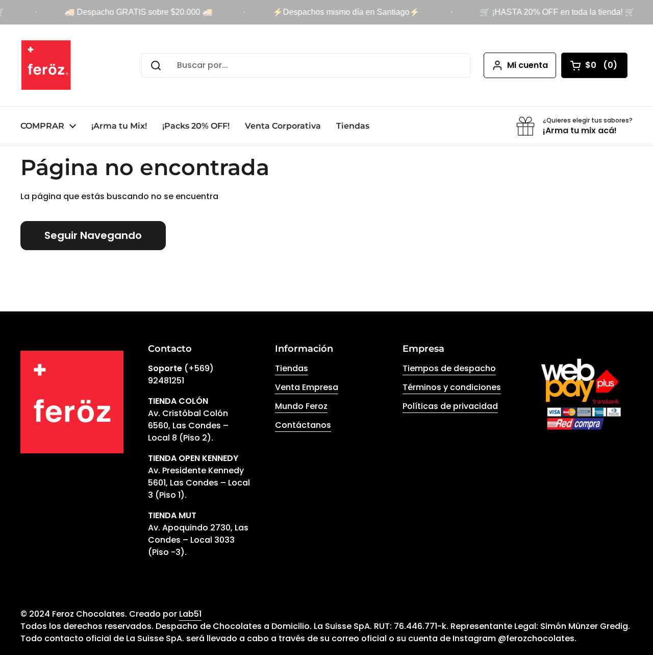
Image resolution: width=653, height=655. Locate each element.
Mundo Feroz (301, 406)
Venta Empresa (306, 387)
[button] (594, 65)
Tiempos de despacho (449, 368)
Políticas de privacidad (450, 406)
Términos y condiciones (452, 387)
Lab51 (190, 614)
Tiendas (291, 368)
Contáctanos (303, 425)
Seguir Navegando (93, 235)
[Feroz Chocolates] (46, 65)
